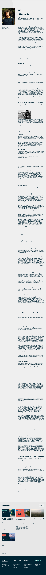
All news (40, 505)
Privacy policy (26, 567)
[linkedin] (36, 560)
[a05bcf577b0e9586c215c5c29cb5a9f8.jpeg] (31, 114)
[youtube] (40, 560)
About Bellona (15, 567)
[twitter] (38, 560)
